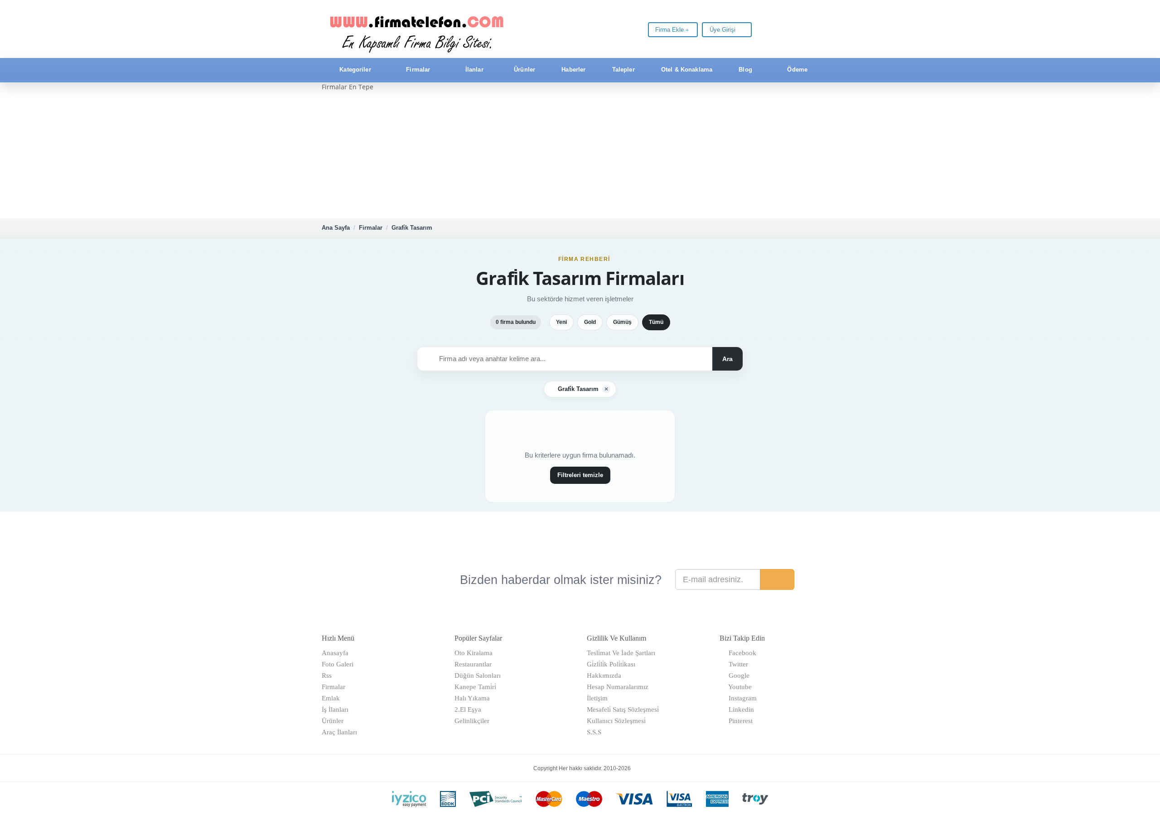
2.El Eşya (467, 709)
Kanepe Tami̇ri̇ (475, 686)
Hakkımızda (604, 675)
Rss (327, 675)
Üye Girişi (723, 29)
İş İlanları (335, 709)
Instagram (741, 698)
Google (737, 675)
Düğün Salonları (477, 675)
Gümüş (622, 322)
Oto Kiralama (473, 652)
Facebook (740, 652)
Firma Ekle (670, 29)
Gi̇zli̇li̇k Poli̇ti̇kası (611, 664)
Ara (727, 358)
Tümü (656, 322)
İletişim (597, 698)
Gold (590, 322)
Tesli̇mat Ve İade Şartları (621, 652)
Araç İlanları (339, 732)
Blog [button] (745, 69)
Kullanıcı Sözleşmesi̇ (616, 720)
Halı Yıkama (472, 698)
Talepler (622, 69)
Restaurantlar (473, 664)
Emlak (331, 698)
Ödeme (796, 69)
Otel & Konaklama (685, 69)
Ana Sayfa (336, 227)
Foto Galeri (337, 664)
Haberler (572, 69)
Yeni (561, 322)
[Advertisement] (580, 155)
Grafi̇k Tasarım (412, 227)
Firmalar (370, 227)
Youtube (738, 686)
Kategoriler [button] (355, 69)
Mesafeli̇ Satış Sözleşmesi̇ (623, 709)
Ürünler (523, 69)
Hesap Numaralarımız (617, 686)
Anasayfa (335, 652)
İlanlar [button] (474, 69)
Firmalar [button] (418, 69)
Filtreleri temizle (580, 475)
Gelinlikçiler (471, 720)
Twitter (736, 664)
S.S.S (594, 732)
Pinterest (739, 720)
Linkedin (739, 709)
